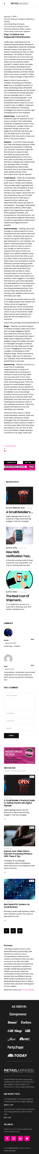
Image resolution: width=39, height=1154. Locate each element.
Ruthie (6, 640)
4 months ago (22, 548)
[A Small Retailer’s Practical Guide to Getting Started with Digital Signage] (19, 495)
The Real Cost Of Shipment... (17, 598)
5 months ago (22, 592)
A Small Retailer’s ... (19, 512)
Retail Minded (11, 446)
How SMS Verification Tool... (18, 554)
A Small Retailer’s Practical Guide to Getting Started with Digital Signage (19, 803)
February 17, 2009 (10, 17)
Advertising (8, 24)
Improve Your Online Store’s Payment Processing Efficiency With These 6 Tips (18, 854)
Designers (21, 19)
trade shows (18, 31)
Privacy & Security (9, 1151)
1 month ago (8, 848)
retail (23, 508)
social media (8, 31)
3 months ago (8, 902)
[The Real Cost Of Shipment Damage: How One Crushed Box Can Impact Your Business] (19, 579)
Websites (27, 31)
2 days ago (29, 508)
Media (22, 29)
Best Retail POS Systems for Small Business (17, 905)
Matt (6, 666)
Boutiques (14, 19)
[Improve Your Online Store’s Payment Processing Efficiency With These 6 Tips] (19, 836)
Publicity (7, 22)
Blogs (14, 24)
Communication (10, 26)
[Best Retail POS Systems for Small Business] (19, 889)
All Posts (7, 19)
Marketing (29, 19)
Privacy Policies (28, 990)
